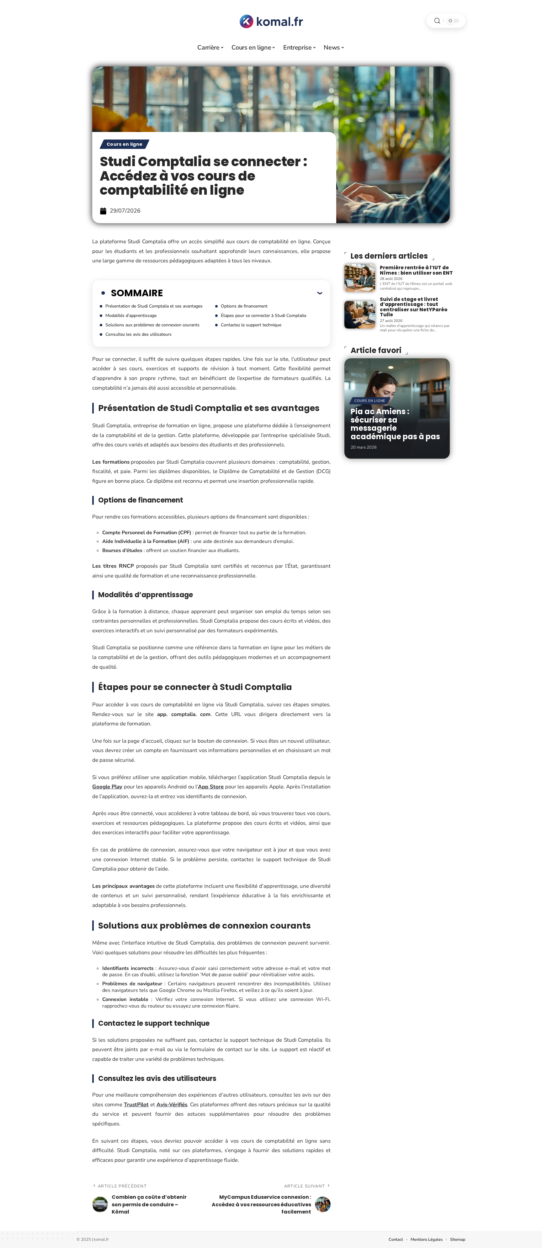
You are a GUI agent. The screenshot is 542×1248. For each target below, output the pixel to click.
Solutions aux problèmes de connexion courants (152, 325)
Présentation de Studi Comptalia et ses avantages (154, 306)
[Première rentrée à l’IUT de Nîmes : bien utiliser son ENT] (359, 278)
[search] (437, 21)
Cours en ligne (124, 144)
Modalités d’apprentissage (131, 316)
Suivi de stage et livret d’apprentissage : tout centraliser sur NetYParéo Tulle (413, 307)
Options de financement (244, 306)
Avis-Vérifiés (172, 1104)
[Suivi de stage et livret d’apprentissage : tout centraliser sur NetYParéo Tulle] (359, 315)
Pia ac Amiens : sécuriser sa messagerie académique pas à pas (395, 423)
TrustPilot (136, 1104)
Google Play (107, 786)
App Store (211, 786)
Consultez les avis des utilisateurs (138, 334)
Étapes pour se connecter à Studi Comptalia (263, 316)
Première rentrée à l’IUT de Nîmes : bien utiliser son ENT (416, 270)
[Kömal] (271, 20)
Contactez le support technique (251, 325)
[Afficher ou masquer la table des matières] (242, 293)
